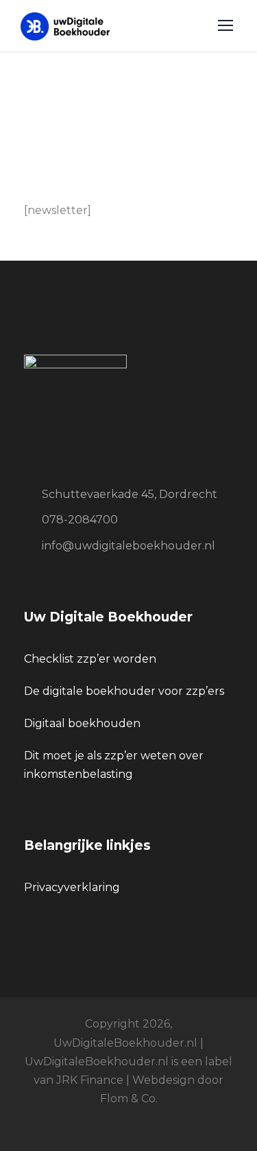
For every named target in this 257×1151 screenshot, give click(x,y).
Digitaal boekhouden (82, 723)
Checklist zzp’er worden (90, 658)
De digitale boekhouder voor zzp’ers (124, 691)
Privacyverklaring (72, 887)
